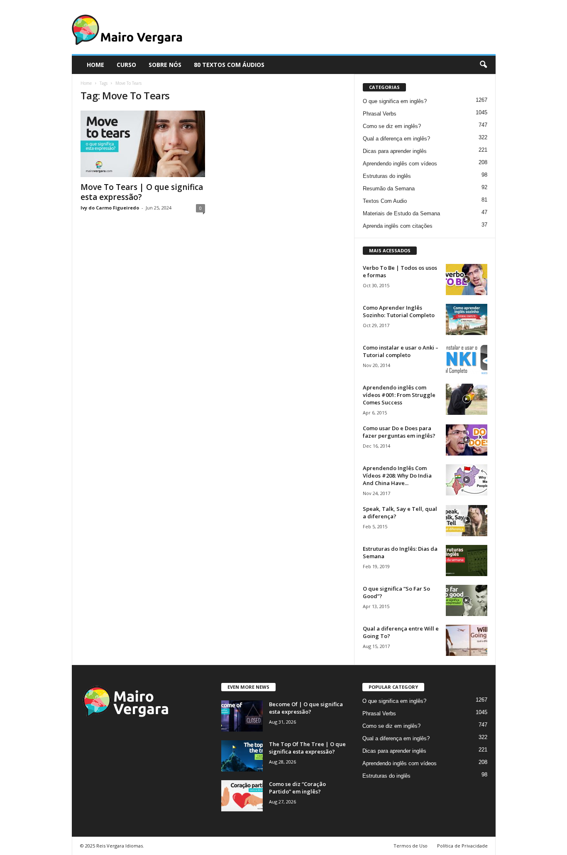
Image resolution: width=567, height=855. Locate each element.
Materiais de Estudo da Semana (401, 213)
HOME (95, 65)
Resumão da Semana (389, 188)
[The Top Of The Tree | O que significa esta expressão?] (242, 755)
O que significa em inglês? (395, 101)
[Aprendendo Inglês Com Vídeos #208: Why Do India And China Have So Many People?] (466, 479)
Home (86, 83)
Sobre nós (165, 65)
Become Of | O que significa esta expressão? (306, 707)
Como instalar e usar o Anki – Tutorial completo (400, 351)
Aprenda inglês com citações (398, 226)
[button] (483, 65)
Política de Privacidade (462, 846)
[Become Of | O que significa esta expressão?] (242, 716)
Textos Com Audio (385, 201)
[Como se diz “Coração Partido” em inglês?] (242, 795)
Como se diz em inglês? (392, 126)
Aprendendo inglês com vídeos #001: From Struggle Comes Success (399, 395)
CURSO (126, 65)
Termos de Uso (410, 846)
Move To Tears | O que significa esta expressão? (142, 192)
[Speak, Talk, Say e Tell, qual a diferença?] (466, 520)
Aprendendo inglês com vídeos (400, 163)
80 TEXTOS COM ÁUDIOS (229, 65)
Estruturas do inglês (387, 176)
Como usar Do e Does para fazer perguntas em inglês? (399, 431)
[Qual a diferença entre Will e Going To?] (466, 640)
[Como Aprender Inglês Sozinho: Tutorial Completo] (466, 319)
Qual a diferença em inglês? (396, 139)
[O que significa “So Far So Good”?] (466, 600)
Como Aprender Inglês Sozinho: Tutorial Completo (399, 311)
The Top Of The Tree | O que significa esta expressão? (307, 747)
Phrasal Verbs (379, 114)
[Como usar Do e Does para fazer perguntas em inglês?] (466, 440)
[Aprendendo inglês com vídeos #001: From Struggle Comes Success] (466, 399)
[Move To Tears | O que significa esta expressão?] (143, 144)
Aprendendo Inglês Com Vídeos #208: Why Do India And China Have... (397, 475)
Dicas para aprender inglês (395, 151)
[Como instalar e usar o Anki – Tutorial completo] (466, 359)
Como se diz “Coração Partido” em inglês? (297, 787)
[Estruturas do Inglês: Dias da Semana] (466, 560)
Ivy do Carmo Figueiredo (110, 208)
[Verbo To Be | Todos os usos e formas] (466, 279)
